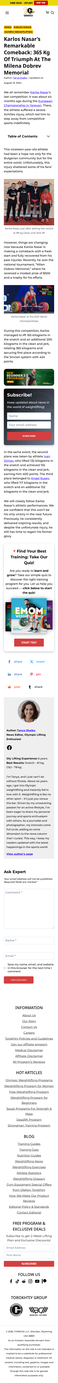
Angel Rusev (40, 478)
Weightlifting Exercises (29, 1167)
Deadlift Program (29, 1120)
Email (10, 956)
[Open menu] (7, 13)
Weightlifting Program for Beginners (29, 1100)
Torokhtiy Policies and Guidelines (29, 1038)
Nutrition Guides (29, 1155)
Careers (29, 1032)
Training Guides (29, 1144)
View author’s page (19, 854)
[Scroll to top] (51, 1368)
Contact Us (29, 1027)
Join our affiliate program (29, 1044)
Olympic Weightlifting (19, 32)
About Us (29, 1015)
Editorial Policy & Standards (29, 1207)
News (8, 27)
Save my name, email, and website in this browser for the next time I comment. (31, 968)
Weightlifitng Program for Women (29, 1086)
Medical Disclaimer (29, 1050)
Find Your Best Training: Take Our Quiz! (29, 557)
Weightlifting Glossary (29, 1179)
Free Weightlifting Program (29, 1092)
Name (10, 940)
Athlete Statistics (29, 1173)
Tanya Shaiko (26, 730)
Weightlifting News (29, 1161)
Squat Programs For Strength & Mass (29, 1111)
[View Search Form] (52, 12)
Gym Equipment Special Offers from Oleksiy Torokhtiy (29, 1187)
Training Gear (29, 1150)
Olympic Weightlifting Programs (29, 1080)
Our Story (29, 1021)
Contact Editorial (29, 1212)
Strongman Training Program (29, 1125)
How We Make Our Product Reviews (29, 1198)
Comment (13, 892)
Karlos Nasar (22, 27)
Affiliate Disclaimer (29, 1056)
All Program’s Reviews (29, 1062)
